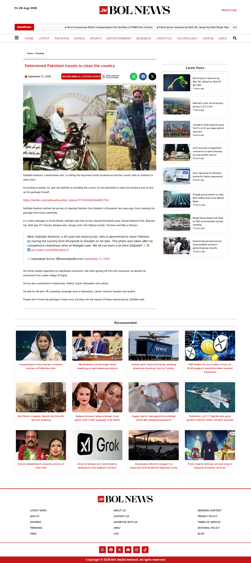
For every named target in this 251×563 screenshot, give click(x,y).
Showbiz (35, 522)
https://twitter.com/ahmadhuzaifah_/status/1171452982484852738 (66, 200)
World (79, 38)
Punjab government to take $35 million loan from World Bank (208, 198)
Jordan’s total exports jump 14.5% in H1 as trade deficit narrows (208, 128)
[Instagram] (136, 549)
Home (29, 38)
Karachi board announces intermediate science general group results (207, 244)
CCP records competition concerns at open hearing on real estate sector (207, 151)
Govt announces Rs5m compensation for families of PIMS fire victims (97, 27)
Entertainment (119, 38)
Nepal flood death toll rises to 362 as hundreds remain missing (208, 221)
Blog (201, 533)
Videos (208, 38)
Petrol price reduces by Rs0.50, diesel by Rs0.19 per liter (182, 27)
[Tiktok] (145, 549)
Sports (96, 38)
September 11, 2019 (96, 259)
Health (34, 516)
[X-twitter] (119, 549)
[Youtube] (128, 549)
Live (116, 533)
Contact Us (121, 516)
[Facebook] (111, 549)
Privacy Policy (208, 516)
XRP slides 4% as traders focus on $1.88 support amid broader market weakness (210, 368)
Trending (39, 53)
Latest (44, 38)
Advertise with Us (125, 522)
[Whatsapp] (102, 549)
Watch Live (228, 10)
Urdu (223, 38)
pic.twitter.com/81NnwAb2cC (50, 250)
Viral (33, 533)
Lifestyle (164, 38)
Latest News (38, 510)
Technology (187, 38)
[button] (133, 76)
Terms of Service (209, 522)
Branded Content (210, 510)
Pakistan (62, 38)
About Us (120, 510)
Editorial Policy (209, 527)
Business (144, 38)
